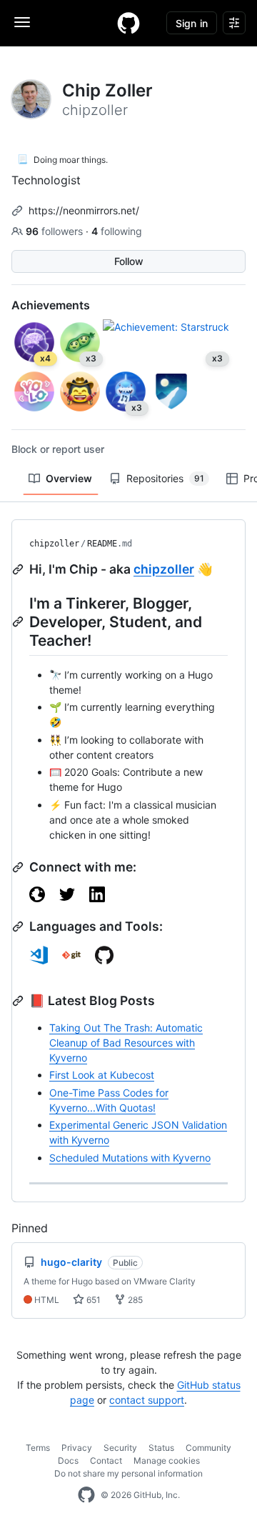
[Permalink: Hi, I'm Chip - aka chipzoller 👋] (19, 569)
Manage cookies (166, 1460)
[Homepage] (128, 22)
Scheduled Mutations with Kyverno (130, 1158)
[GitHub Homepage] (86, 1495)
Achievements (50, 305)
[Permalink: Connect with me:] (19, 867)
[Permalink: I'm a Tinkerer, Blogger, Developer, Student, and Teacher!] (19, 621)
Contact (106, 1460)
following (116, 231)
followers (56, 231)
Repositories (165, 478)
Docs (68, 1460)
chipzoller (54, 544)
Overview (69, 478)
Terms (38, 1447)
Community (208, 1447)
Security (120, 1447)
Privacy (76, 1447)
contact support (146, 1400)
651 (92, 1299)
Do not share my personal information (128, 1473)
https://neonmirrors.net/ (84, 210)
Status (161, 1447)
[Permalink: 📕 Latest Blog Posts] (19, 1001)
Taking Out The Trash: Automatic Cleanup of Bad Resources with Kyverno (126, 1043)
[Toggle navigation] (22, 22)
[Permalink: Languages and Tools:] (19, 927)
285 (134, 1299)
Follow (128, 261)
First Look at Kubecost (101, 1075)
